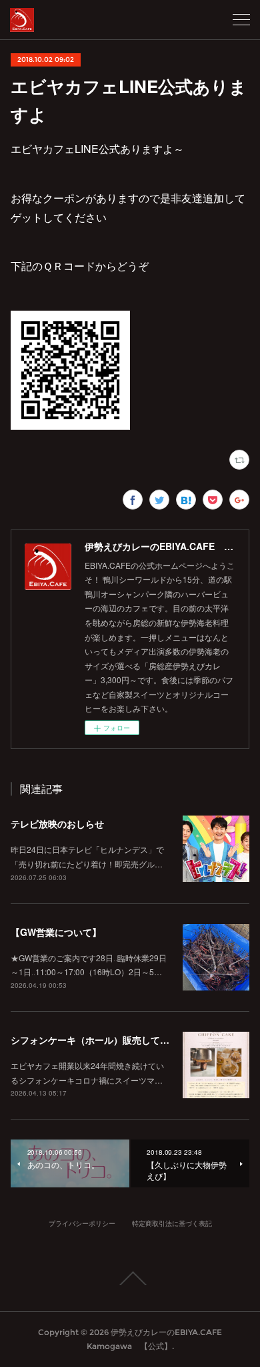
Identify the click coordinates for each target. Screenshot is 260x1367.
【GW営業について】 (56, 932)
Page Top (130, 1278)
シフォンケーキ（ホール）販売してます (95, 1039)
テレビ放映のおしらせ (57, 823)
